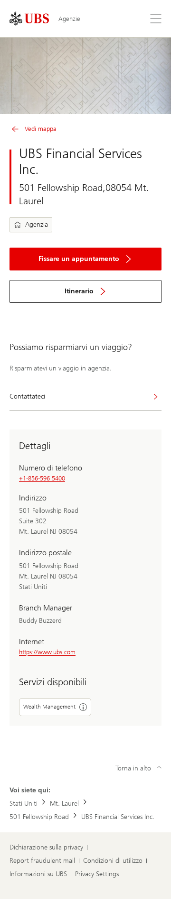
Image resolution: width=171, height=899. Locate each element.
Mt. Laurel (64, 803)
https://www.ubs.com (47, 652)
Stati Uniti (24, 803)
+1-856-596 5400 (42, 478)
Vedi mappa (41, 128)
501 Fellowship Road (39, 817)
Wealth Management (49, 706)
